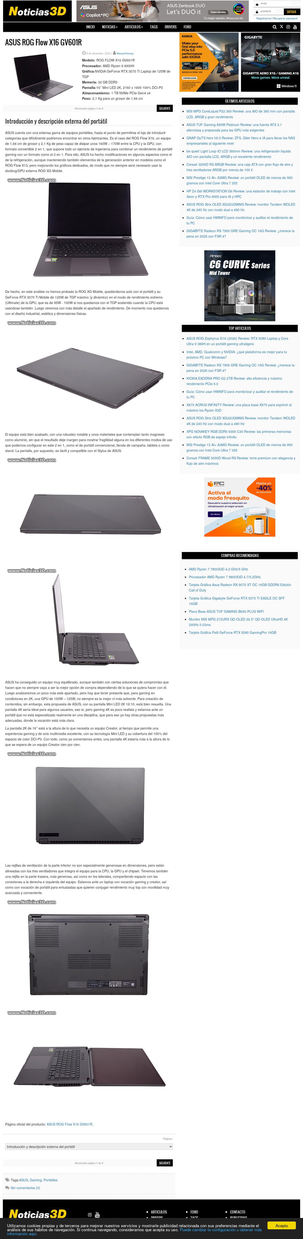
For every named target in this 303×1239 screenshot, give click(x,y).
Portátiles (51, 1180)
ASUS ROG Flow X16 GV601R (69, 1124)
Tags (154, 27)
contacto (237, 1212)
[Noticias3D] (37, 10)
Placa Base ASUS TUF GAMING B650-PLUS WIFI (226, 611)
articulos (159, 1212)
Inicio (92, 27)
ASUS (23, 1180)
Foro (187, 27)
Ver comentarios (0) (25, 1187)
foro (194, 1212)
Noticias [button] (108, 27)
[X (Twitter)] (281, 27)
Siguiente (164, 108)
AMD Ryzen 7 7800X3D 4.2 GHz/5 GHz (218, 569)
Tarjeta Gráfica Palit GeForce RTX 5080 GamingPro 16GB (232, 632)
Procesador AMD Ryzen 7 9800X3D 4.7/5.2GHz (225, 576)
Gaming (36, 1180)
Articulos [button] (133, 27)
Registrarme (263, 18)
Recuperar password (285, 18)
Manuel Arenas (125, 53)
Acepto (282, 1225)
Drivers (171, 27)
